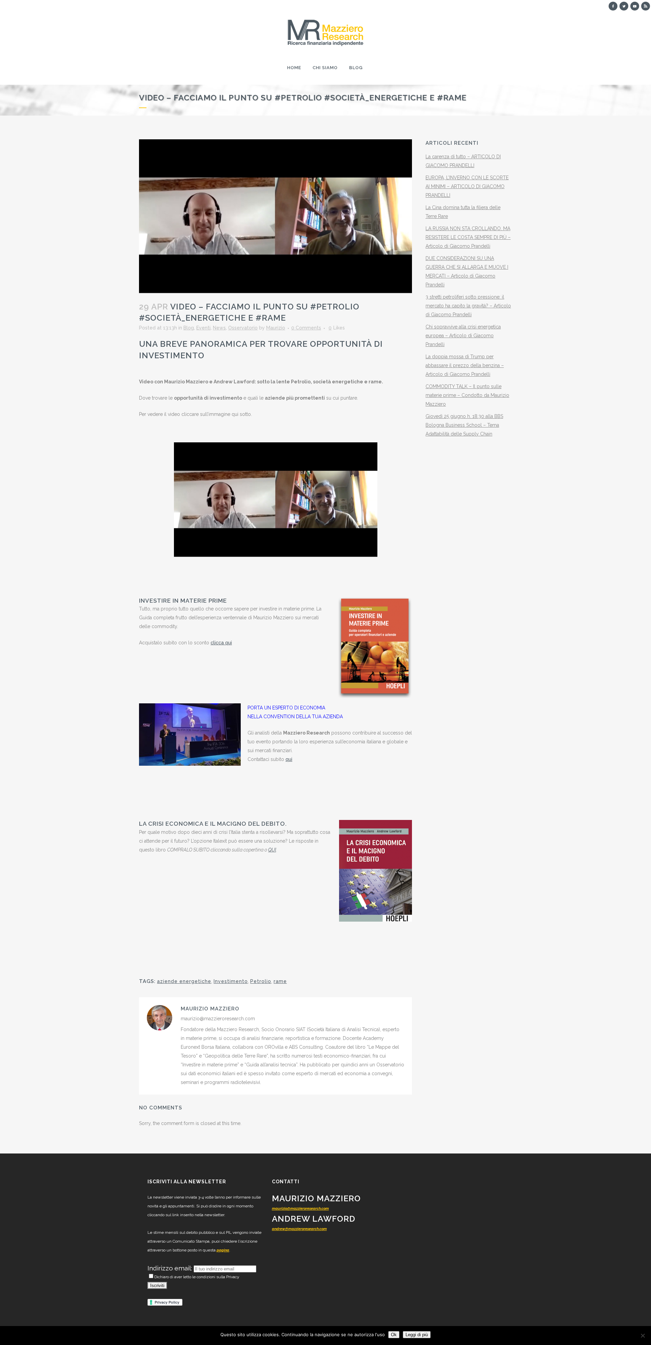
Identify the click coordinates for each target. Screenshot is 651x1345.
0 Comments (306, 327)
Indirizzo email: (170, 1268)
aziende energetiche (184, 981)
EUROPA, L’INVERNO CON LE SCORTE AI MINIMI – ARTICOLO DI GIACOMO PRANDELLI (467, 186)
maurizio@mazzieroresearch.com (300, 1208)
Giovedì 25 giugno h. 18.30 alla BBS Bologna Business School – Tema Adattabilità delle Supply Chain (464, 425)
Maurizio (275, 327)
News (219, 327)
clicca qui (221, 642)
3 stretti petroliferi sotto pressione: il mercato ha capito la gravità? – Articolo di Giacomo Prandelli (468, 305)
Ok (394, 1334)
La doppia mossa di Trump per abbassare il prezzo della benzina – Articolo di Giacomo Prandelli (465, 365)
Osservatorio (243, 327)
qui (288, 759)
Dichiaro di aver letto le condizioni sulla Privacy (196, 1276)
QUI (272, 849)
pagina (223, 1250)
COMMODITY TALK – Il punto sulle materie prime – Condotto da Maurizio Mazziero (467, 395)
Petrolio (260, 981)
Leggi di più (417, 1334)
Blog (188, 327)
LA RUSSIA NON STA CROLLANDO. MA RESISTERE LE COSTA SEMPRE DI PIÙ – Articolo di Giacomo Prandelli (468, 237)
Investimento (231, 981)
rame (280, 981)
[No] (642, 1335)
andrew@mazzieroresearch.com (299, 1229)
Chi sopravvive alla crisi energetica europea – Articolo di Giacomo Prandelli (463, 335)
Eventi (203, 327)
